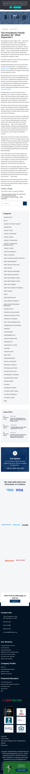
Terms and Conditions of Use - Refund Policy (13, 741)
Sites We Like (4, 688)
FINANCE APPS (8, 309)
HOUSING (7, 348)
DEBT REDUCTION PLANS (12, 264)
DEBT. (6, 294)
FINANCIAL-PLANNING (10, 318)
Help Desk (4, 736)
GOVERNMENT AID (9, 335)
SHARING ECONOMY (10, 387)
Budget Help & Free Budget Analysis (10, 652)
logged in (10, 191)
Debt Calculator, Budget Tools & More (10, 684)
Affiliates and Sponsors (6, 673)
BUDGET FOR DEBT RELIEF (12, 224)
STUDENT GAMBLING (10, 394)
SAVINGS (6, 384)
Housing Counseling (6, 650)
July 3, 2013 (13, 29)
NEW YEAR (7, 355)
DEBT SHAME (8, 291)
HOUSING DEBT (8, 351)
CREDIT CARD (8, 230)
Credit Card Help (5, 647)
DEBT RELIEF (8, 268)
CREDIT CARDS (8, 237)
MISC (5, 401)
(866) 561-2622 (7, 628)
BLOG (5, 220)
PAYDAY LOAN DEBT (10, 361)
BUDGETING (7, 227)
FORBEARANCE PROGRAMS (12, 325)
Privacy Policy (5, 738)
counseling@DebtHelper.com (10, 632)
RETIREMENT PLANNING (11, 374)
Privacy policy (17, 7)
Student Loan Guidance (6, 658)
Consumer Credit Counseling (8, 654)
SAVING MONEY (8, 381)
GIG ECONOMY (8, 332)
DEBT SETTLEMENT (10, 284)
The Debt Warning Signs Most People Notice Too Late (18, 428)
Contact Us (15, 601)
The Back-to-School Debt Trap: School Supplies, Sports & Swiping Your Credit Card (18, 436)
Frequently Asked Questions (8, 669)
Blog (2, 690)
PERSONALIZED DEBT (10, 368)
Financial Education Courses (8, 645)
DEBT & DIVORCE (9, 255)
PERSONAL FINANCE (10, 364)
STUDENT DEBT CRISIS (11, 391)
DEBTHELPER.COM (10, 297)
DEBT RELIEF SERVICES (11, 274)
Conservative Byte (6, 89)
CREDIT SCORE (8, 248)
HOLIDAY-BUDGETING (10, 338)
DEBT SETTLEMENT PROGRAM (13, 288)
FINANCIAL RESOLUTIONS (12, 315)
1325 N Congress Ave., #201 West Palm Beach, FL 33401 (10, 617)
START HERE (22, 770)
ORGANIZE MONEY (9, 358)
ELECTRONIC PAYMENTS (11, 301)
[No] (28, 5)
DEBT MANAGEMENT (10, 261)
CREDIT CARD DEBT (10, 233)
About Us (3, 667)
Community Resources (6, 682)
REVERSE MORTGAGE (11, 378)
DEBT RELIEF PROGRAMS (12, 271)
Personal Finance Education (8, 656)
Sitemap (3, 743)
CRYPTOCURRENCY (10, 251)
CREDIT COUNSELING (10, 240)
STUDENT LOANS (9, 397)
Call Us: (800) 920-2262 (15, 468)
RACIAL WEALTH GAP (10, 371)
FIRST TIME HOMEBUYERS (12, 322)
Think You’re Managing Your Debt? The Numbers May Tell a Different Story (18, 420)
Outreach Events (5, 671)
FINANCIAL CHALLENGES (11, 312)
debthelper (5, 29)
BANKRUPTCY (8, 217)
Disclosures (4, 745)
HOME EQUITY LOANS (10, 345)
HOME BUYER (8, 342)
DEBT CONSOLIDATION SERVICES (14, 258)
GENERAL (7, 328)
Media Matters (5, 79)
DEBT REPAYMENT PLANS (12, 278)
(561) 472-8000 (7, 625)
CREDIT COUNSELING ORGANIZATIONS (10, 244)
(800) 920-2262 (7, 621)
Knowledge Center (5, 686)
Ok (11, 7)
